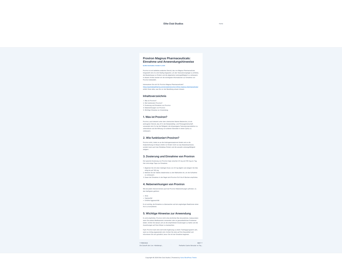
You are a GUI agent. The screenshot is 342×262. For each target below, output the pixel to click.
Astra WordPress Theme (188, 257)
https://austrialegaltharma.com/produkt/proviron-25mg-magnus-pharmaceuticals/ (170, 87)
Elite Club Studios (173, 23)
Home (221, 24)
